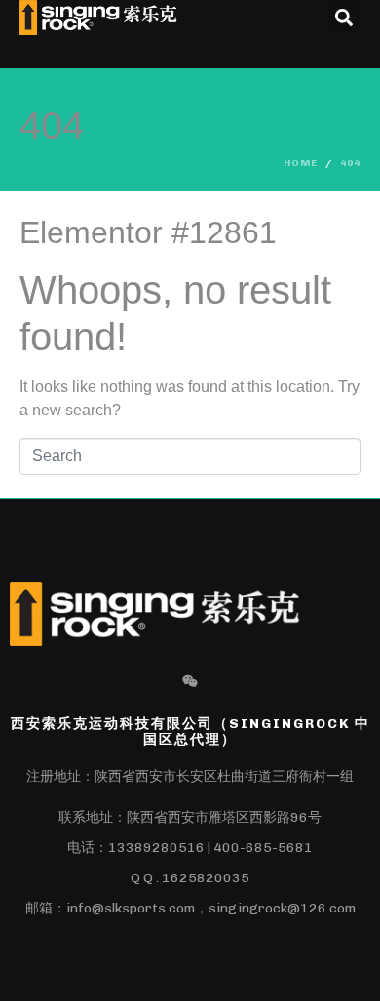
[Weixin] (190, 681)
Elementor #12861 (148, 232)
